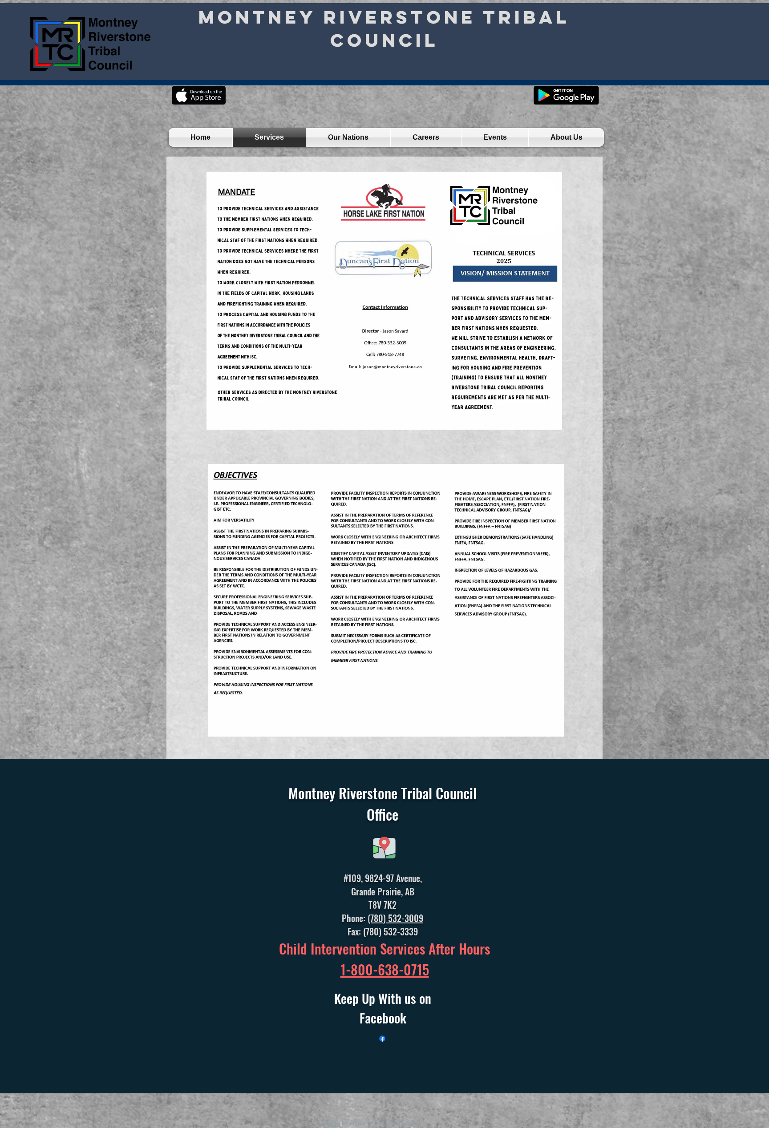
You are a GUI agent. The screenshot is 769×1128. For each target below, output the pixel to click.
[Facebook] (382, 1039)
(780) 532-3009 (395, 918)
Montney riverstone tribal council (384, 29)
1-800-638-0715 (384, 969)
